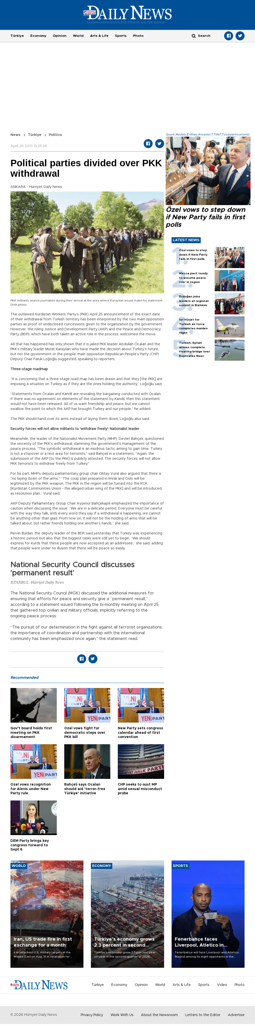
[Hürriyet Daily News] (127, 14)
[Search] (194, 36)
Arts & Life (99, 36)
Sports (121, 36)
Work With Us (122, 1015)
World (78, 36)
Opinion (59, 36)
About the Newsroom (159, 1015)
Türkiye (17, 36)
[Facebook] (228, 35)
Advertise (236, 1015)
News (15, 135)
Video (222, 985)
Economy (38, 36)
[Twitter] (240, 35)
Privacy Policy (92, 1015)
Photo (138, 36)
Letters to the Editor (202, 1015)
